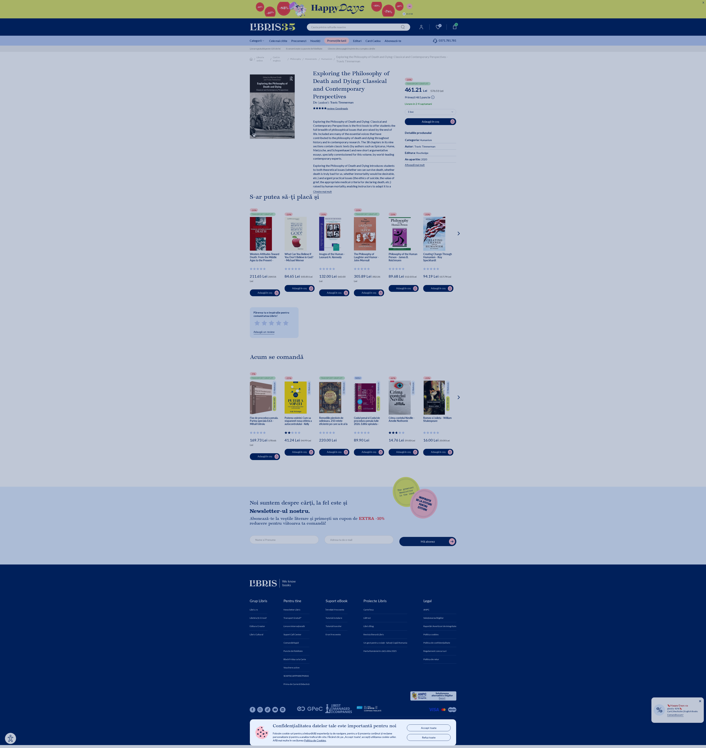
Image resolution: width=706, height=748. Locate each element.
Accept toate (428, 727)
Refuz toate (429, 737)
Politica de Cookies (315, 740)
